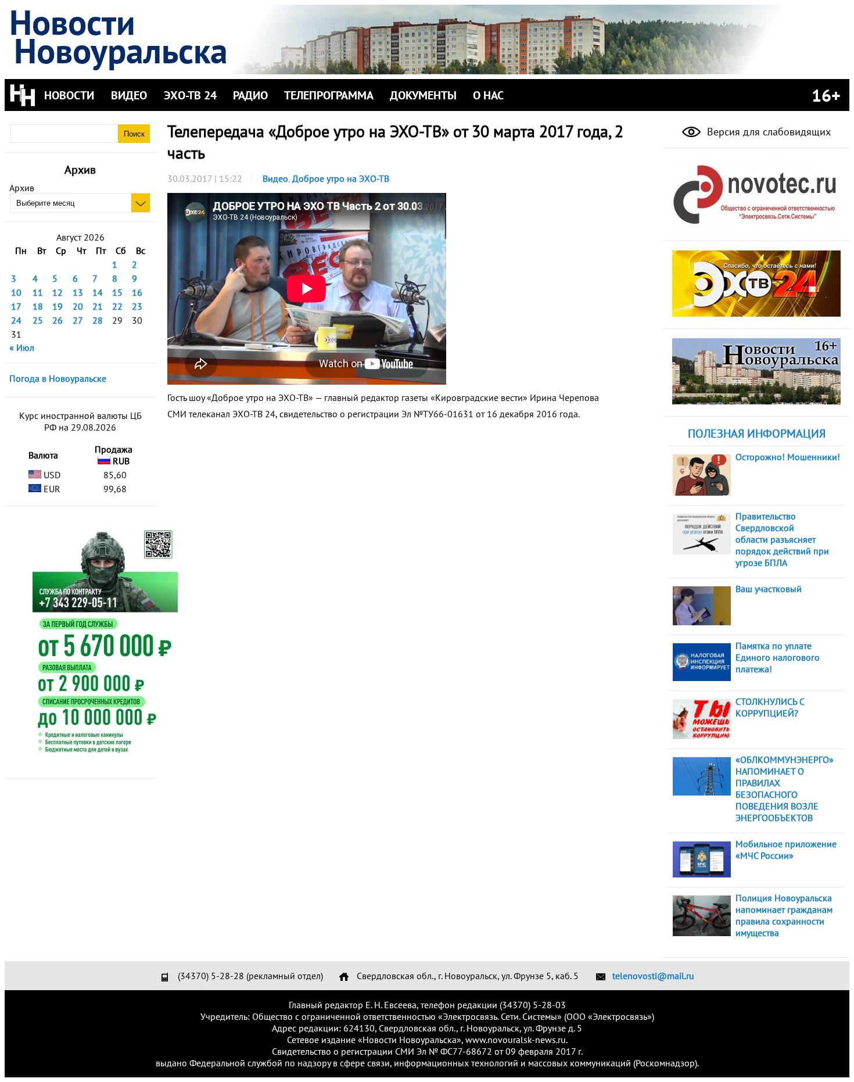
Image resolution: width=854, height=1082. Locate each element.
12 (57, 292)
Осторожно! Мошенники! (787, 457)
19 (57, 306)
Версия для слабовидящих (767, 131)
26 (57, 320)
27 (78, 320)
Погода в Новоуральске (57, 378)
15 (117, 292)
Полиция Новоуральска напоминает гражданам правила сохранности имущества (784, 915)
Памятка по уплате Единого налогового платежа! (777, 657)
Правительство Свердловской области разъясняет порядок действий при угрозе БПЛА (782, 539)
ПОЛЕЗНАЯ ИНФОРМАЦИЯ (757, 433)
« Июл (21, 347)
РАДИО (250, 95)
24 (16, 320)
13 (78, 292)
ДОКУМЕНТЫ (423, 95)
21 (97, 306)
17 (16, 306)
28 (97, 320)
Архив (21, 188)
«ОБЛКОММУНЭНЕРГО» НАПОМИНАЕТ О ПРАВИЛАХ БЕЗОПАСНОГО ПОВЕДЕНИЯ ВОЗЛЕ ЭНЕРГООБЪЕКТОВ (784, 788)
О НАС (488, 95)
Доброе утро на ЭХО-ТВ (340, 178)
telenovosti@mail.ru (653, 975)
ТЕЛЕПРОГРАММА (329, 95)
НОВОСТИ (69, 95)
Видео (275, 178)
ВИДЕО (129, 95)
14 (97, 292)
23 (137, 306)
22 (117, 306)
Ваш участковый (768, 588)
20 (78, 306)
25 (38, 320)
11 (38, 292)
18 (38, 306)
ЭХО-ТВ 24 (190, 95)
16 (137, 292)
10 (16, 292)
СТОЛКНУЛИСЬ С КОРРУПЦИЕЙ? (769, 707)
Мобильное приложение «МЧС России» (786, 849)
